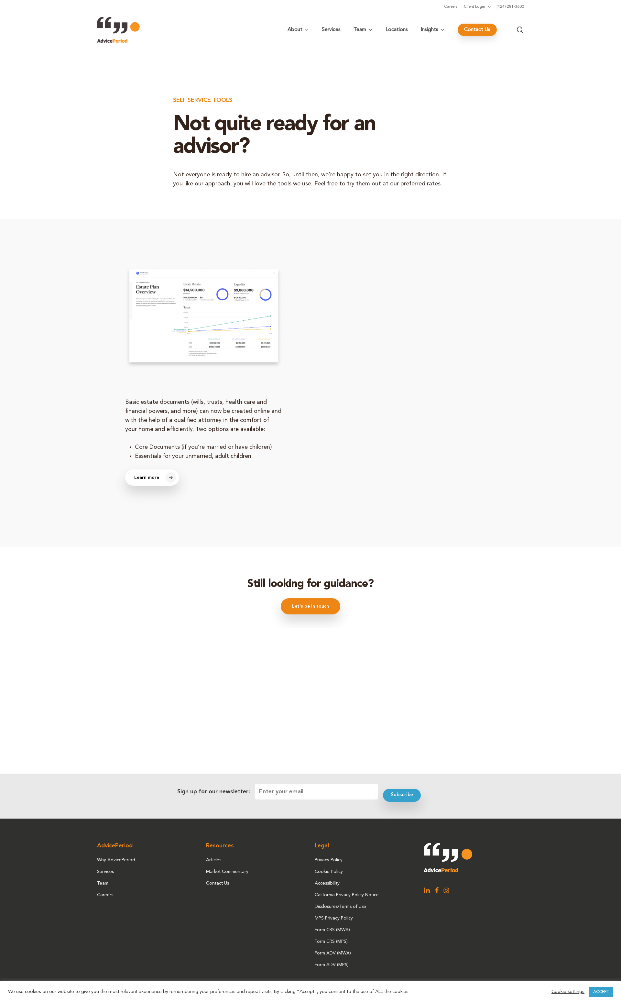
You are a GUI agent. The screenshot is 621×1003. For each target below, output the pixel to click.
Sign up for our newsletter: (213, 792)
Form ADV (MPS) (332, 965)
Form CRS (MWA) (332, 930)
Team (102, 883)
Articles (213, 860)
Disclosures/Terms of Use (340, 906)
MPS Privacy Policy (334, 918)
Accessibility (327, 883)
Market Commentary (227, 871)
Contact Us (217, 883)
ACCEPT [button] (601, 992)
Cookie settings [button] (567, 991)
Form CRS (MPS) (331, 941)
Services (105, 871)
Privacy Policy (329, 860)
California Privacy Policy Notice (347, 895)
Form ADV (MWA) (333, 953)
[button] (152, 477)
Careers (105, 895)
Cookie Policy (329, 871)
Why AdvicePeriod (116, 860)
